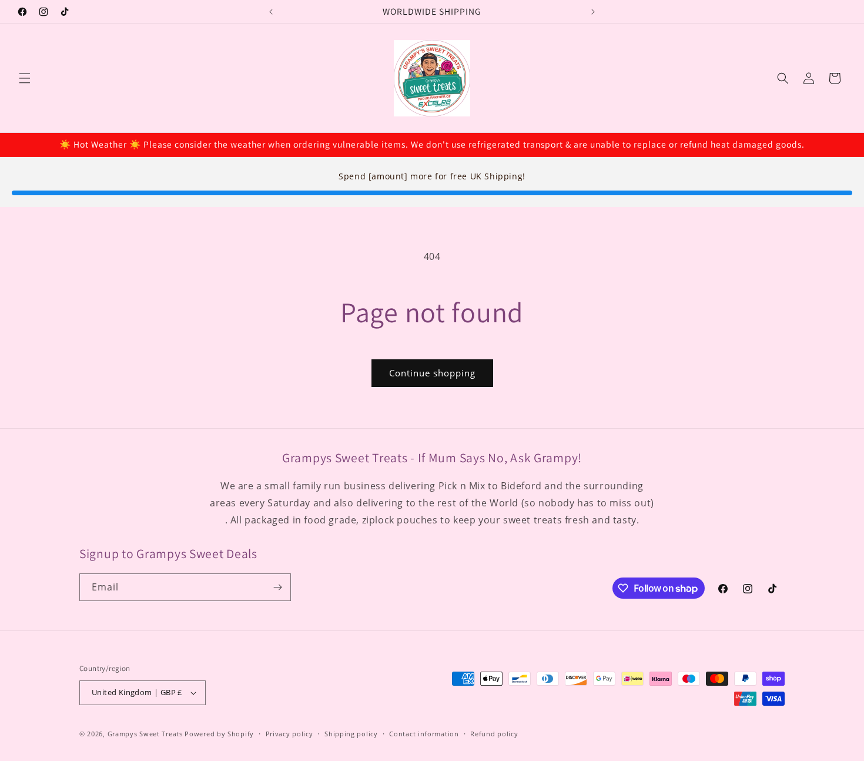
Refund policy (494, 733)
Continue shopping (432, 373)
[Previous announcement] (271, 12)
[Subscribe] (277, 587)
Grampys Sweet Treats (145, 733)
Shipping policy (351, 733)
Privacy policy (289, 733)
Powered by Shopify (219, 733)
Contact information (423, 733)
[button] (25, 78)
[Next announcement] (593, 12)
